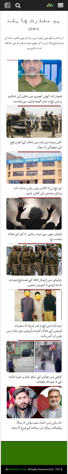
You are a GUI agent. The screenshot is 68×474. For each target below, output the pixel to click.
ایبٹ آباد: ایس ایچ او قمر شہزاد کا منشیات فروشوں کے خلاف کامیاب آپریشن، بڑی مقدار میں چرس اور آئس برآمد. (34, 330)
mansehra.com (17, 469)
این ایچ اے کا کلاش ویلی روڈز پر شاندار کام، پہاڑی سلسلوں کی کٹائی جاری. (38, 190)
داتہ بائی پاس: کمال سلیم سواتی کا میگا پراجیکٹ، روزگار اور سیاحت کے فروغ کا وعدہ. (36, 425)
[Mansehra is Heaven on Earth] (49, 5)
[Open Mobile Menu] (60, 5)
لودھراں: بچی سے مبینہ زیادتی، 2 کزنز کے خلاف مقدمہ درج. (35, 236)
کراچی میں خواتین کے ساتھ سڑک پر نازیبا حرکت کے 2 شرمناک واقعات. (35, 379)
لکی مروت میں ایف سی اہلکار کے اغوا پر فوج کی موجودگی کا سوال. (36, 144)
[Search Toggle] (18, 5)
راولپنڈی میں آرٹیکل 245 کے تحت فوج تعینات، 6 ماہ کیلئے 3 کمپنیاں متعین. (35, 282)
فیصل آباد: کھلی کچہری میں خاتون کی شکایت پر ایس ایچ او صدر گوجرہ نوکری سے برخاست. (35, 98)
